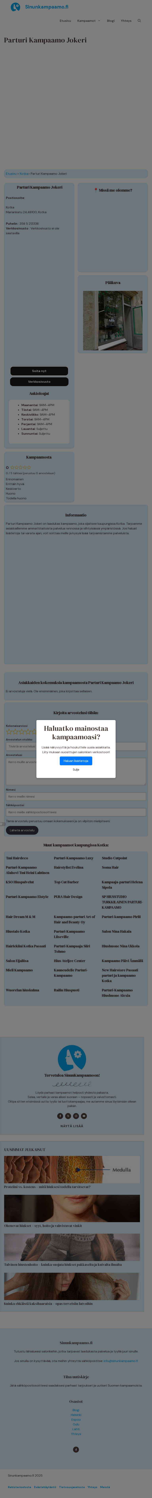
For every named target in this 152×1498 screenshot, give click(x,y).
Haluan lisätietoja (76, 761)
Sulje (76, 769)
